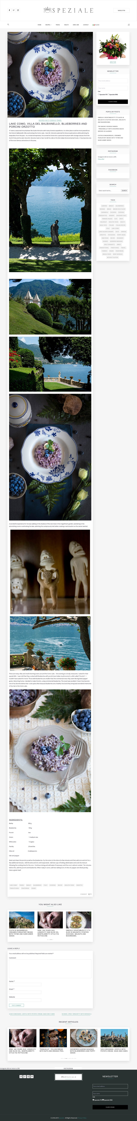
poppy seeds (121, 235)
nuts (117, 231)
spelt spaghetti (109, 244)
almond (104, 206)
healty (122, 222)
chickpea (113, 212)
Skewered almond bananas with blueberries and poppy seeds (52, 1051)
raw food (105, 238)
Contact (86, 25)
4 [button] (52, 939)
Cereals (53, 120)
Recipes (47, 25)
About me (113, 62)
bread (109, 209)
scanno (105, 241)
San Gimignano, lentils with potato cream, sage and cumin (32, 1014)
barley (29, 885)
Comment (12, 958)
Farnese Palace (107, 218)
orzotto (79, 885)
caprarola (104, 212)
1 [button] (61, 1058)
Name (12, 981)
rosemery (120, 238)
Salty (47, 120)
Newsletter (121, 10)
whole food (107, 254)
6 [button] (69, 1058)
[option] (21, 925)
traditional (115, 247)
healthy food (69, 885)
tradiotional (14, 888)
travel (22, 885)
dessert (111, 215)
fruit (121, 218)
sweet (119, 244)
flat (116, 218)
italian (111, 225)
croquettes (103, 215)
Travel (58, 25)
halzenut (103, 222)
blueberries (37, 885)
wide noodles (117, 254)
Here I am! (76, 25)
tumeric (104, 251)
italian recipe (120, 225)
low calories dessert (106, 231)
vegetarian (25, 888)
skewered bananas (116, 241)
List (99, 91)
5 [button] (67, 1058)
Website (12, 997)
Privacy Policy (82, 1118)
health (66, 25)
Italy (45, 885)
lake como (13, 885)
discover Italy (121, 215)
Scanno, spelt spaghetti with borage (76, 1014)
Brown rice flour (119, 209)
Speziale (61, 1118)
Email (11, 989)
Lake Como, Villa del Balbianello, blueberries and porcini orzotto (114, 1051)
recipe (60, 885)
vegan (34, 888)
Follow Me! (101, 159)
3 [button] (64, 1058)
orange (123, 231)
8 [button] (72, 1058)
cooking (52, 885)
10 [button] (75, 1058)
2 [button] (49, 939)
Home (39, 25)
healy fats (103, 225)
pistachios (111, 235)
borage (102, 209)
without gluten (112, 257)
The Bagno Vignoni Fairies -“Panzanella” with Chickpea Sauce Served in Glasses (78, 932)
